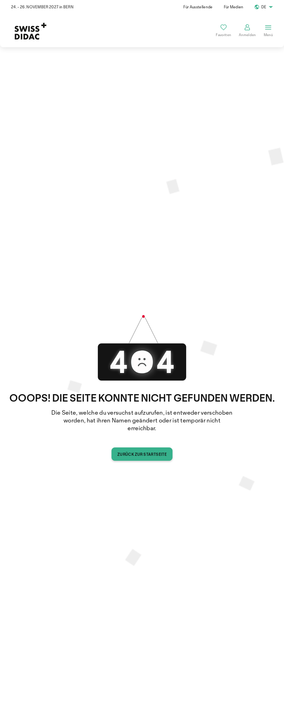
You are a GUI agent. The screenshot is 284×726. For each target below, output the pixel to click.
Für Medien (234, 6)
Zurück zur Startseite (142, 454)
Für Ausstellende (197, 6)
